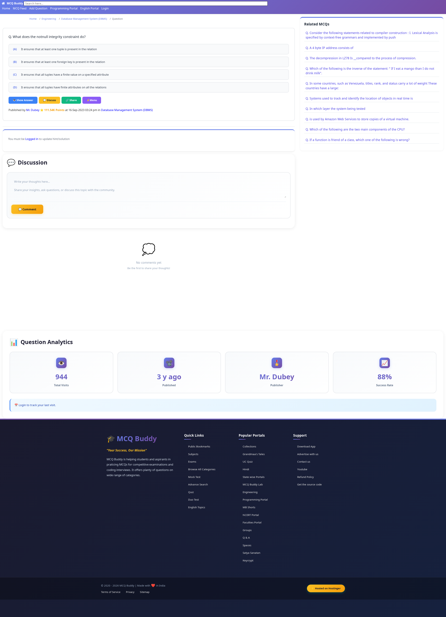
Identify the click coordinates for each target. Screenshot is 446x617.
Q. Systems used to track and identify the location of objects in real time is (359, 98)
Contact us (303, 461)
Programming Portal (64, 8)
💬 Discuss (49, 100)
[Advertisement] (223, 304)
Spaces (247, 545)
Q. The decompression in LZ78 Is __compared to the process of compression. (361, 58)
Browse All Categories (201, 469)
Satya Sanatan (251, 552)
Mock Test (194, 477)
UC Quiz (248, 461)
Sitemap (144, 592)
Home (6, 8)
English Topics (196, 507)
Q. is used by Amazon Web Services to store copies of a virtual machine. (357, 119)
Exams (192, 461)
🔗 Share (71, 100)
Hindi (246, 469)
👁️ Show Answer (23, 100)
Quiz (191, 492)
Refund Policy (305, 477)
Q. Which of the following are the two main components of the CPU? (355, 129)
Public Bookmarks (199, 446)
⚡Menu (92, 100)
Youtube (302, 469)
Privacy (130, 592)
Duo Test (193, 499)
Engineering (49, 18)
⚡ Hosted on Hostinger (326, 588)
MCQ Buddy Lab (253, 484)
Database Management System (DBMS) (84, 18)
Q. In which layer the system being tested (335, 108)
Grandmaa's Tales (254, 454)
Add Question (38, 8)
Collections (249, 446)
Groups (247, 530)
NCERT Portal (251, 515)
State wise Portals (253, 477)
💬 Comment (27, 209)
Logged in (31, 139)
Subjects (193, 454)
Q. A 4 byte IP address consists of (329, 48)
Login (105, 8)
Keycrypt (248, 560)
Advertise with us (307, 454)
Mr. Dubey (32, 110)
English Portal (89, 8)
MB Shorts (249, 507)
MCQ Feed (19, 8)
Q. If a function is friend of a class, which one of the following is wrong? (358, 140)
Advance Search (198, 484)
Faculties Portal (252, 522)
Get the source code (309, 484)
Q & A (246, 537)
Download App (306, 446)
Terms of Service (110, 592)
